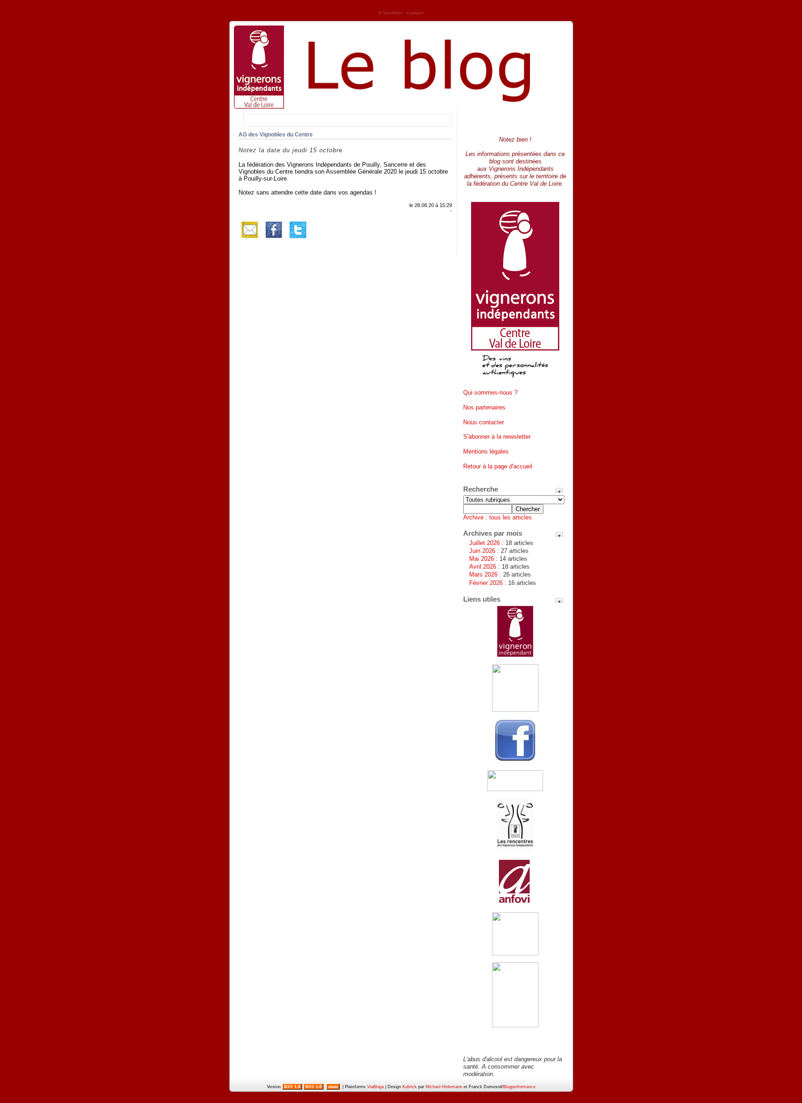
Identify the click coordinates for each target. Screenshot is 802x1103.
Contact (415, 12)
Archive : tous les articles (497, 517)
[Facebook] (274, 238)
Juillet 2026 (484, 542)
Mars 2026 (483, 574)
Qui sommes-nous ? (490, 392)
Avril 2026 (482, 566)
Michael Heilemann (444, 1086)
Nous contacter (483, 422)
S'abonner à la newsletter (496, 436)
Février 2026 (486, 582)
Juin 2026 (482, 550)
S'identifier (390, 12)
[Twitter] (298, 238)
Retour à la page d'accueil (497, 466)
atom (333, 1086)
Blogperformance (519, 1086)
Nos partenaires (484, 407)
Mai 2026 (481, 558)
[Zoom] (515, 380)
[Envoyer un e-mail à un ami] (250, 238)
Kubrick (409, 1086)
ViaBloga (375, 1086)
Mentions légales (486, 451)
